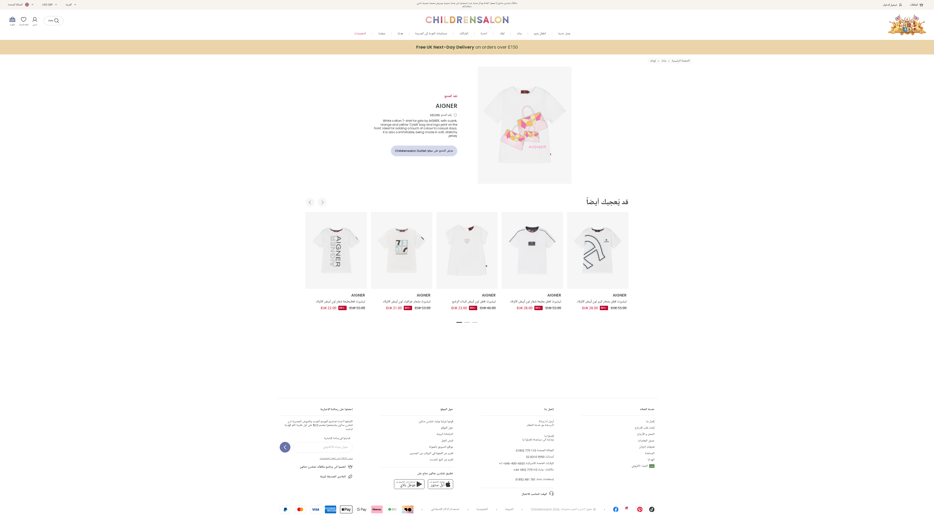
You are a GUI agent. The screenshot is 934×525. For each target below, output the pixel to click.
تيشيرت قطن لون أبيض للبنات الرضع (474, 301)
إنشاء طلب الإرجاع (645, 428)
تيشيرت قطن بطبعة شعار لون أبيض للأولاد (535, 301)
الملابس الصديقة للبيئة (333, 477)
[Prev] (310, 202)
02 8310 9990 (535, 457)
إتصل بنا (650, 422)
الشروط (509, 509)
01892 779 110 (526, 450)
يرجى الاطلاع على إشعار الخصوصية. (336, 458)
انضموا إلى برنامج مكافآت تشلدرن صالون (323, 467)
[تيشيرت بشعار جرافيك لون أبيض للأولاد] (401, 250)
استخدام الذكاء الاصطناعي (445, 509)
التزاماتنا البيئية (445, 434)
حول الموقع (447, 428)
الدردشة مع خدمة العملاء (540, 423)
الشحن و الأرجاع (646, 434)
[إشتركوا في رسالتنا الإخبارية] (285, 447)
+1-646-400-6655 (512, 463)
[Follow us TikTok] (652, 511)
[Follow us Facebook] (616, 511)
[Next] (322, 202)
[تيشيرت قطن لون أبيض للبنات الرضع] (467, 250)
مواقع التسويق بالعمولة (441, 447)
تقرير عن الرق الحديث (441, 460)
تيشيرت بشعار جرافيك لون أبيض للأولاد (407, 301)
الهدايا (651, 460)
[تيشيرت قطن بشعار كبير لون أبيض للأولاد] (598, 250)
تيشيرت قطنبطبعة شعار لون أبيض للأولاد (340, 301)
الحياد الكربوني (642, 466)
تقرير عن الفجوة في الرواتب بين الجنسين (431, 453)
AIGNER (446, 106)
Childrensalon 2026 (545, 509)
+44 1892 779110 (525, 470)
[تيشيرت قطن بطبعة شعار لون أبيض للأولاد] (532, 250)
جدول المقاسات (646, 441)
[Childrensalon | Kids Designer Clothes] (907, 24)
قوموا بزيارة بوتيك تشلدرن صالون (436, 422)
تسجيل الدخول (890, 5)
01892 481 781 (525, 479)
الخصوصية (482, 509)
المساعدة (650, 453)
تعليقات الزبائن (647, 447)
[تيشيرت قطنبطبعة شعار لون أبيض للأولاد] (336, 250)
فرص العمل (447, 441)
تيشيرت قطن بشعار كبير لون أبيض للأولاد (602, 301)
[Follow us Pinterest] (640, 511)
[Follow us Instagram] (628, 511)
